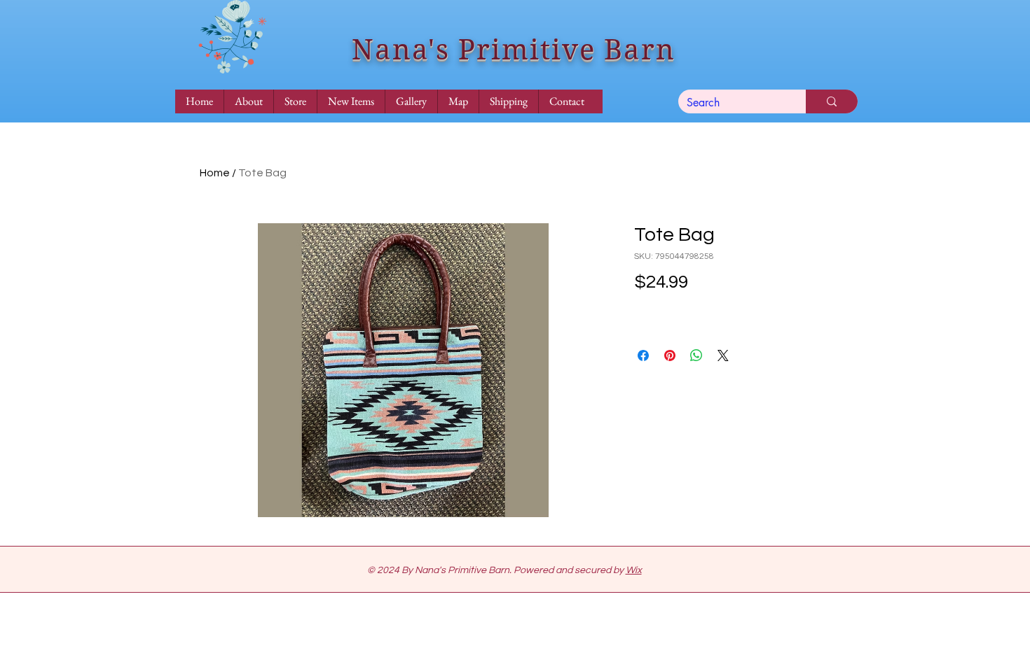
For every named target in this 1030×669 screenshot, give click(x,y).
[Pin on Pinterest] (669, 355)
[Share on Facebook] (643, 355)
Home (215, 172)
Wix (634, 570)
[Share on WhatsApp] (696, 355)
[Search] (832, 101)
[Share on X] (723, 355)
